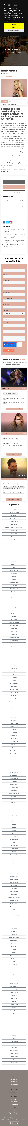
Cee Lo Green (14, 625)
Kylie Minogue (14, 839)
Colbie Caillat (14, 652)
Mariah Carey (14, 885)
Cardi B (14, 616)
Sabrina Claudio (14, 986)
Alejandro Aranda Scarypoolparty (14, 527)
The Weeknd (14, 1032)
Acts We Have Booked (14, 1112)
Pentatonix (14, 967)
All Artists (14, 1101)
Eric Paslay (14, 695)
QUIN (14, 974)
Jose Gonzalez (14, 784)
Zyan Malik (14, 1062)
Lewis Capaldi (14, 854)
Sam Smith (14, 989)
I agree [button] (14, 24)
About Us (14, 1079)
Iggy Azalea (14, 744)
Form (14, 1110)
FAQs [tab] (10, 101)
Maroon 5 (14, 888)
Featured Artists (13, 1103)
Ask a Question (14, 186)
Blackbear (14, 591)
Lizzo (14, 867)
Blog (14, 1083)
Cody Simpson (14, 649)
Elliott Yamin (14, 686)
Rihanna (14, 980)
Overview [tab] (4, 101)
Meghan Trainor (14, 900)
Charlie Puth (14, 631)
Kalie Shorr (14, 802)
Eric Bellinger (14, 692)
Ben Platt (14, 576)
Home (8, 52)
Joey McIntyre (14, 772)
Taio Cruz (14, 1019)
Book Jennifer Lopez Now (13, 409)
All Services (14, 1094)
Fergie (14, 704)
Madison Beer (14, 879)
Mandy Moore (14, 882)
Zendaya (14, 1059)
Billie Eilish (14, 585)
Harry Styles (14, 732)
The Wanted (14, 1029)
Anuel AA (14, 549)
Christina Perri (14, 640)
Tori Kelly (14, 1035)
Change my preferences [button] (14, 30)
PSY (14, 961)
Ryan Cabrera (14, 983)
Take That (14, 1023)
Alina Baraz (14, 539)
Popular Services (14, 1092)
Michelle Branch (14, 906)
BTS (14, 567)
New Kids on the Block (14, 922)
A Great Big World (14, 512)
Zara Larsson (14, 1056)
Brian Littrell (14, 594)
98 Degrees (14, 509)
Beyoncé (14, 579)
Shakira (14, 1007)
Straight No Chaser (14, 1016)
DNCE (14, 662)
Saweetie (14, 995)
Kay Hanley (14, 815)
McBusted (14, 894)
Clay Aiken (14, 646)
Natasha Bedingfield (14, 915)
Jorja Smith (14, 781)
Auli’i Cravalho (14, 555)
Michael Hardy (14, 903)
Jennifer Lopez (5, 388)
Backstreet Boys (14, 570)
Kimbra (14, 830)
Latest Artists (14, 1105)
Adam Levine (5, 479)
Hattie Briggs (14, 735)
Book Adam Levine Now (13, 499)
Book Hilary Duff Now (13, 454)
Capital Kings (14, 613)
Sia (14, 1013)
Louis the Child (14, 876)
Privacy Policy (14, 1114)
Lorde (14, 870)
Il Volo (14, 747)
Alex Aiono (14, 536)
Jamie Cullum (14, 753)
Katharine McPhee (14, 808)
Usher (14, 1044)
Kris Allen (14, 836)
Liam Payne (14, 857)
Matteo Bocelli (14, 891)
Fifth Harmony (14, 707)
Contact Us (14, 1081)
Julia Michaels (14, 787)
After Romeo (14, 524)
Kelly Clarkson (14, 821)
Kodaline (14, 833)
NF (14, 909)
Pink (14, 971)
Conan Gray (14, 656)
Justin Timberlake (14, 793)
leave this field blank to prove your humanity (6, 178)
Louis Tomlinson (14, 873)
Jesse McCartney (14, 763)
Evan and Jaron (14, 698)
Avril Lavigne (14, 564)
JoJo (14, 769)
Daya (14, 665)
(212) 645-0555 (14, 160)
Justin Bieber (14, 790)
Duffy (14, 674)
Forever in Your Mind (14, 714)
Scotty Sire (14, 998)
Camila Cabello (14, 610)
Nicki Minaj (14, 934)
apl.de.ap (14, 1065)
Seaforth (14, 1001)
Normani (14, 949)
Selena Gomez (14, 1004)
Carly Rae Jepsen (14, 622)
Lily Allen (14, 860)
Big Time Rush (14, 582)
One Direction (14, 955)
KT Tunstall (14, 796)
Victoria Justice (14, 1047)
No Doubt (14, 943)
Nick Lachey (14, 931)
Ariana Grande (14, 552)
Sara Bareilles (14, 992)
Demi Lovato (14, 668)
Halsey (14, 729)
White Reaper (14, 1050)
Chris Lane (14, 634)
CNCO (14, 604)
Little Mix (14, 863)
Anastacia (14, 542)
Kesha (14, 824)
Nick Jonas (14, 928)
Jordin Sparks (14, 778)
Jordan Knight (14, 775)
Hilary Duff (4, 433)
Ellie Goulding (14, 683)
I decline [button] (14, 27)
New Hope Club (14, 919)
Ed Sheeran (14, 677)
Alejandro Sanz (14, 530)
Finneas (14, 711)
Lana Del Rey (14, 845)
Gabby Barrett (14, 717)
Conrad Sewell (14, 659)
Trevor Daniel (14, 1041)
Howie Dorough (14, 741)
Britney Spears (14, 597)
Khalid (14, 827)
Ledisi (14, 851)
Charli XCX (14, 628)
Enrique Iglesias (14, 689)
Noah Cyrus (14, 946)
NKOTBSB (14, 912)
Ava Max (14, 561)
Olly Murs (14, 952)
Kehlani (14, 818)
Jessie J (14, 766)
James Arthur (14, 750)
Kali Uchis (14, 799)
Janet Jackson (14, 756)
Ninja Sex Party (14, 940)
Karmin (14, 805)
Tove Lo (14, 1038)
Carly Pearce (14, 619)
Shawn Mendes (14, 1010)
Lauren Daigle (14, 848)
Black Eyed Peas (14, 588)
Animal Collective (14, 545)
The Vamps (14, 1026)
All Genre (14, 1099)
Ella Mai (14, 680)
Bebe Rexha (14, 573)
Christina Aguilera (14, 637)
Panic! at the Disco (14, 964)
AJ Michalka (14, 515)
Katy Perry (14, 812)
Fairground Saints (14, 701)
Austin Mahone (14, 558)
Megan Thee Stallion (14, 897)
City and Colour (14, 643)
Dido (14, 671)
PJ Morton (14, 958)
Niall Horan (14, 925)
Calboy (14, 607)
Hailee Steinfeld (14, 726)
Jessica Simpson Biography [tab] (9, 104)
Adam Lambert (14, 518)
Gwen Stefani (14, 723)
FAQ (14, 1086)
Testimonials (14, 1084)
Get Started (14, 182)
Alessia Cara (14, 533)
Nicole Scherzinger (14, 937)
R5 (14, 977)
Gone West (14, 720)
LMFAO (14, 842)
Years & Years (14, 1053)
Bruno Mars (14, 600)
